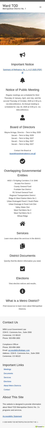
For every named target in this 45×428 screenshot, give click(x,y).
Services (22, 233)
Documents (8, 373)
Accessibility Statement (12, 416)
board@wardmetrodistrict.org (21, 154)
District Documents (22, 255)
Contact (7, 390)
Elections (22, 278)
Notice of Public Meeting (22, 89)
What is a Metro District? (22, 300)
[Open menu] (40, 7)
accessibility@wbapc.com (19, 350)
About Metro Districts (12, 386)
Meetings (7, 369)
